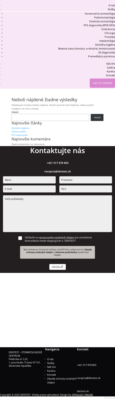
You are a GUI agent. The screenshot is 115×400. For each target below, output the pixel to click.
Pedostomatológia (104, 17)
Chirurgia (110, 33)
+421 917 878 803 (102, 83)
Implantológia (107, 40)
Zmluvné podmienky (66, 252)
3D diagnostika (106, 52)
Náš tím (110, 63)
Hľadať (15, 112)
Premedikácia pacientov (101, 56)
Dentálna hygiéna (105, 44)
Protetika (110, 37)
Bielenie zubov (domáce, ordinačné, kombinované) (86, 48)
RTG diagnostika (20, 135)
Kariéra (111, 71)
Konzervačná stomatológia (100, 13)
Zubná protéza (19, 131)
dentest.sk (83, 391)
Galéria (111, 67)
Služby (111, 9)
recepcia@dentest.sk (57, 171)
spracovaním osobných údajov (56, 237)
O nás (112, 5)
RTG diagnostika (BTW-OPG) (99, 25)
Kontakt (110, 75)
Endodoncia (108, 29)
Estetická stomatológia (102, 21)
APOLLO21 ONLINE (82, 394)
